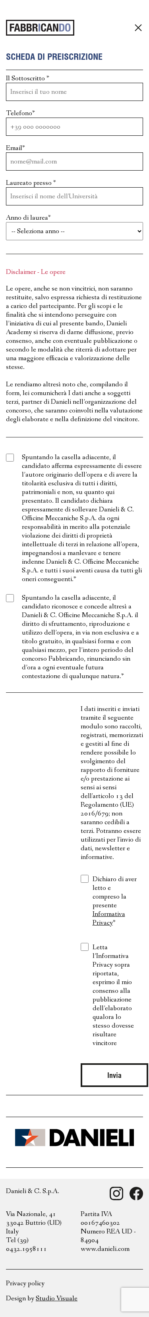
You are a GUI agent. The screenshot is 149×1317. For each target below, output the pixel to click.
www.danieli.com (105, 1249)
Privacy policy (25, 1283)
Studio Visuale (56, 1298)
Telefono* (20, 113)
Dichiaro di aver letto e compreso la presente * (115, 901)
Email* (15, 148)
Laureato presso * (31, 183)
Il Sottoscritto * (27, 78)
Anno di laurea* (28, 217)
